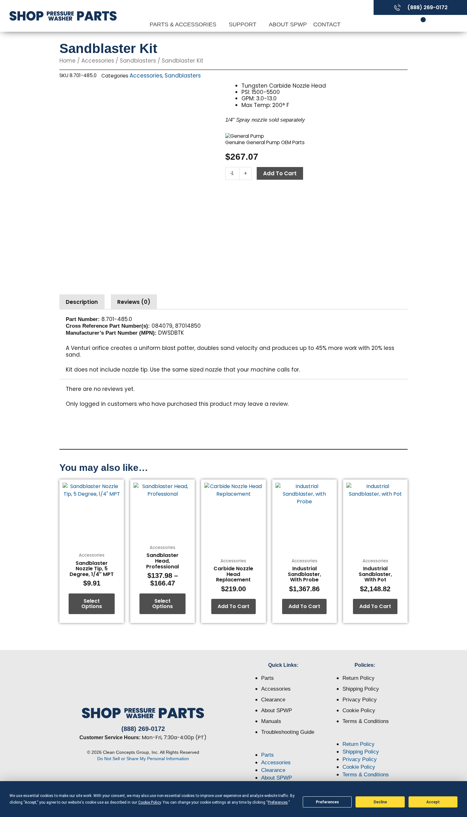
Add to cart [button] (233, 606)
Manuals (271, 721)
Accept (433, 802)
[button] (283, 747)
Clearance (273, 700)
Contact (327, 24)
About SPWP (288, 24)
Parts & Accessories (184, 24)
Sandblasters (138, 60)
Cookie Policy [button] (149, 802)
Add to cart (280, 173)
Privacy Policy (359, 700)
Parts (267, 678)
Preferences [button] (278, 802)
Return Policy (358, 678)
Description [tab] (82, 302)
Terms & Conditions (365, 721)
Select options (91, 603)
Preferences (327, 802)
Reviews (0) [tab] (133, 302)
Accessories (97, 60)
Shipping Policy (360, 689)
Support (243, 24)
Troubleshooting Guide (287, 732)
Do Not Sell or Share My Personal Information (143, 758)
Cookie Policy (358, 710)
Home (67, 60)
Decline (380, 802)
